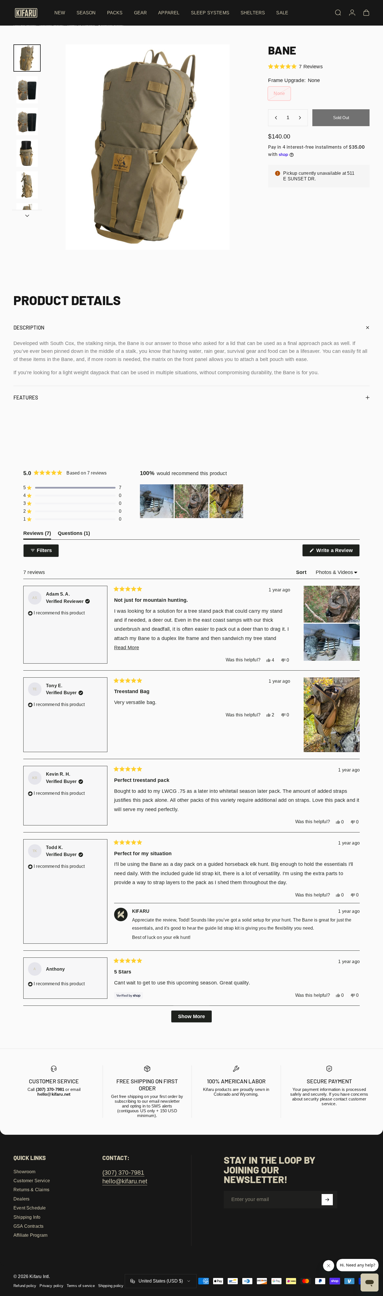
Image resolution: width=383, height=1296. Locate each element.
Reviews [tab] (37, 534)
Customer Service (31, 1180)
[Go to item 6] (27, 216)
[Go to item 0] (27, 58)
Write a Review (337, 552)
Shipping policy (111, 1286)
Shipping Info (26, 1217)
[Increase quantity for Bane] (301, 118)
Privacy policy (51, 1286)
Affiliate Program (30, 1235)
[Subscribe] (327, 1199)
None (279, 93)
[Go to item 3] (27, 121)
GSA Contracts (28, 1226)
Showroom (24, 1171)
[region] (192, 501)
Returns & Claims (31, 1189)
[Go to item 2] (27, 89)
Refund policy (24, 1286)
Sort (302, 572)
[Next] (235, 157)
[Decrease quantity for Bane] (274, 118)
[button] (295, 66)
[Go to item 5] (27, 185)
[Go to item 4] (27, 153)
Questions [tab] (74, 534)
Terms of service (81, 1286)
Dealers (21, 1198)
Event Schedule (29, 1207)
